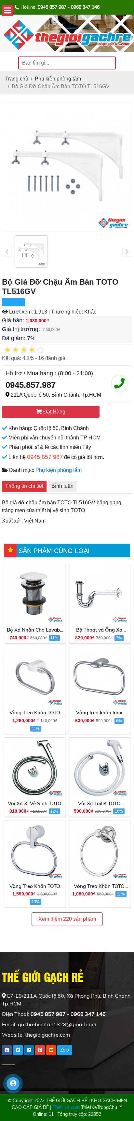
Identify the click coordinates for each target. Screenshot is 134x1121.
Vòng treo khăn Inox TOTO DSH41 (99, 713)
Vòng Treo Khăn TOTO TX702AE (34, 886)
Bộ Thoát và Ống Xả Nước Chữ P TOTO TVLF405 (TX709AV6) (99, 630)
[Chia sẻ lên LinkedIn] (29, 1050)
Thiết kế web (66, 1107)
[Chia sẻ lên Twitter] (18, 1050)
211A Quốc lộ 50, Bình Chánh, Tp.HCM (55, 395)
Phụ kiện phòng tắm (58, 470)
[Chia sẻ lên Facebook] (7, 1050)
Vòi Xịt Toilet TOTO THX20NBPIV (99, 803)
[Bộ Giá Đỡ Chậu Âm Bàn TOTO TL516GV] (31, 251)
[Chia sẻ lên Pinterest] (40, 1050)
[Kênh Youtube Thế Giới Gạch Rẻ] (51, 1050)
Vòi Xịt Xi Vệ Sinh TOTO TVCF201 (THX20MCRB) (35, 803)
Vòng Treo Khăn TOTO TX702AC (99, 886)
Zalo (64, 1050)
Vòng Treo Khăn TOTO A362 (34, 713)
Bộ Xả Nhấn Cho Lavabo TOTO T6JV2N (35, 630)
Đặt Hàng (53, 411)
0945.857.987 (31, 385)
